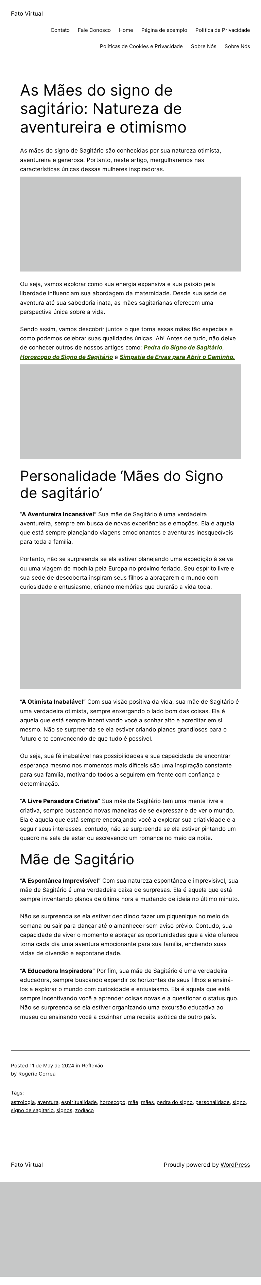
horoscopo (112, 1102)
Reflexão (92, 1065)
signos (64, 1110)
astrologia (23, 1102)
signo (239, 1102)
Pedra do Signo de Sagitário (183, 347)
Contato (60, 30)
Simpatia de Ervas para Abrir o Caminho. (177, 357)
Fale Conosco (94, 30)
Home (126, 30)
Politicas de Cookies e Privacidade (141, 46)
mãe (133, 1102)
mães (147, 1102)
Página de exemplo (164, 30)
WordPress (235, 1164)
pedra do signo (175, 1102)
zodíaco (84, 1110)
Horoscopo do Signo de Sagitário (66, 357)
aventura (47, 1102)
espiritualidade (79, 1102)
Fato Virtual (27, 13)
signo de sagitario (32, 1110)
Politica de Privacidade (222, 30)
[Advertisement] (130, 224)
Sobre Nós (203, 46)
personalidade (212, 1102)
